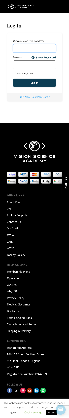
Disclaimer (13, 311)
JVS (9, 209)
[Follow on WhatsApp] (43, 390)
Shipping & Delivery (19, 331)
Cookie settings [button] (33, 412)
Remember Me (24, 73)
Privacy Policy (15, 298)
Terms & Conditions (19, 318)
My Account (14, 278)
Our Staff (12, 228)
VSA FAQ (12, 285)
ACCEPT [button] (52, 412)
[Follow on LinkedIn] (36, 390)
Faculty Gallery (16, 255)
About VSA (13, 202)
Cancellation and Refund (22, 324)
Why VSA (12, 291)
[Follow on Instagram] (23, 390)
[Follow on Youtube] (29, 390)
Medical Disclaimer (18, 304)
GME (10, 242)
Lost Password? (41, 96)
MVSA (10, 235)
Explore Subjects (17, 215)
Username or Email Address (28, 40)
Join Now (25, 96)
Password (18, 57)
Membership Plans (18, 272)
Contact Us (14, 222)
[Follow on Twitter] (16, 390)
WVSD (10, 248)
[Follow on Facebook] (9, 390)
